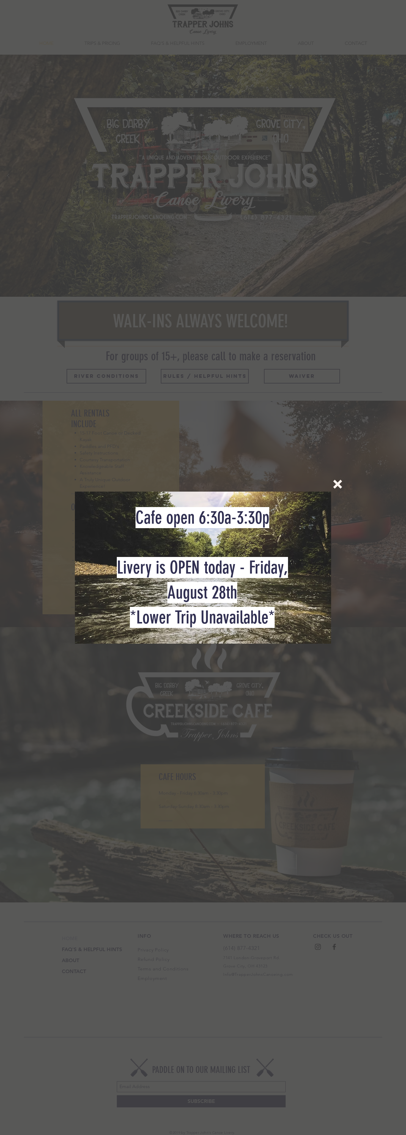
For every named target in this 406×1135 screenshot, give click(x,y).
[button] (337, 484)
